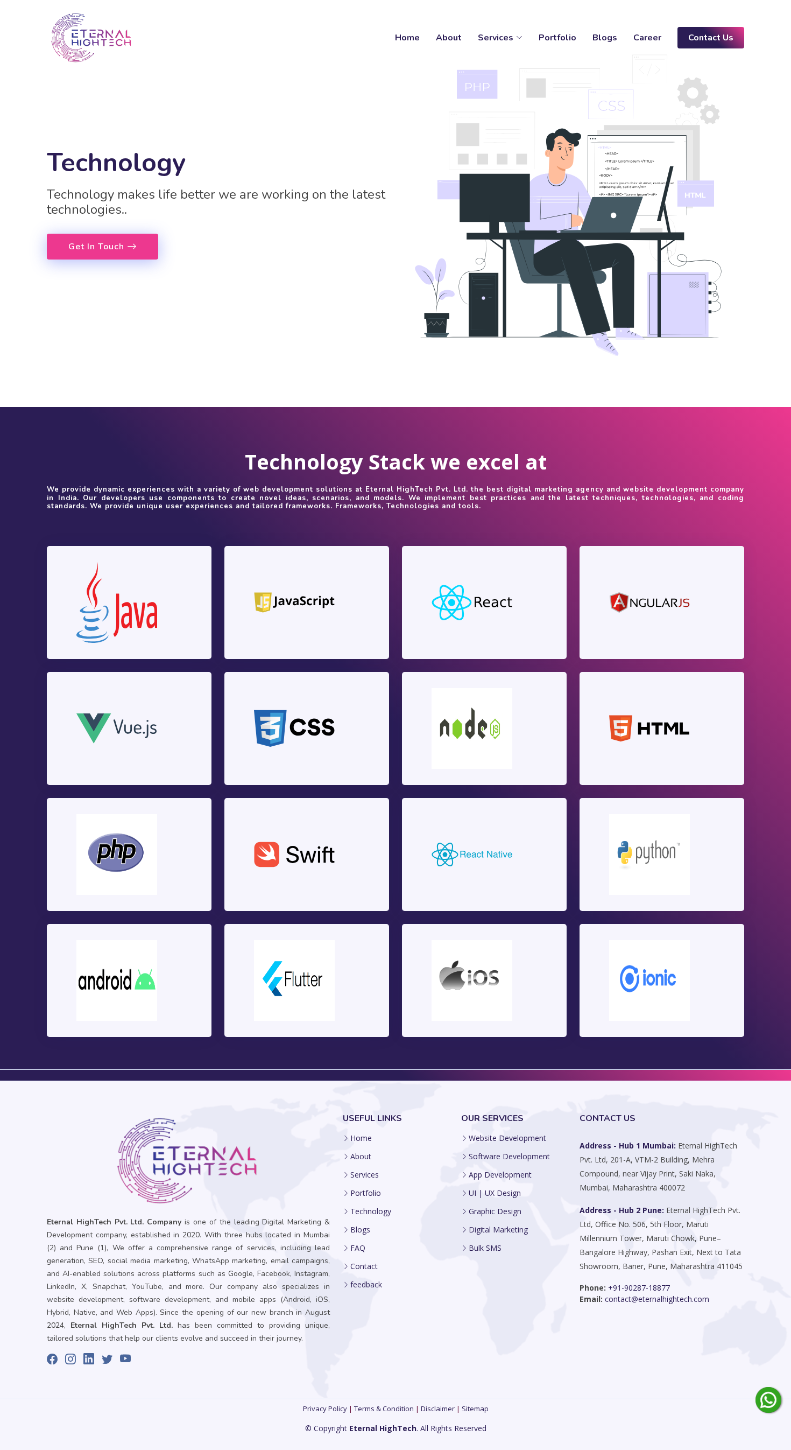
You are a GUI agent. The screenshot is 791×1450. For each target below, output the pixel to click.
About (449, 38)
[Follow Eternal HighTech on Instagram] (70, 1359)
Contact (364, 1266)
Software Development (509, 1156)
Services (364, 1175)
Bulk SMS (485, 1248)
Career (647, 38)
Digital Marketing (498, 1230)
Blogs (604, 38)
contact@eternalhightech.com (656, 1299)
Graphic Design (495, 1211)
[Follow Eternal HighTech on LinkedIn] (88, 1359)
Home (407, 38)
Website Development (507, 1138)
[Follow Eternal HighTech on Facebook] (52, 1359)
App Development (500, 1175)
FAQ (357, 1248)
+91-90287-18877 (638, 1288)
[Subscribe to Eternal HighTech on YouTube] (125, 1359)
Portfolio (557, 38)
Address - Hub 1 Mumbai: (629, 1145)
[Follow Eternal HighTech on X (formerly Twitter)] (107, 1359)
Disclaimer (438, 1408)
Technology (370, 1211)
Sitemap (475, 1408)
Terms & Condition (384, 1408)
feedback (366, 1284)
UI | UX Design (495, 1193)
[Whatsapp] (768, 1399)
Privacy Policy (325, 1408)
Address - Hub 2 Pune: (622, 1210)
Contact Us (710, 38)
